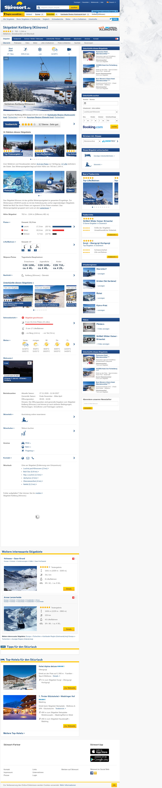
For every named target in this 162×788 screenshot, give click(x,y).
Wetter (68, 19)
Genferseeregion (22, 561)
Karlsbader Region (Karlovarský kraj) (55, 636)
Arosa (38, 600)
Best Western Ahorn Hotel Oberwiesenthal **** (105, 79)
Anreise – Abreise (89, 99)
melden (39, 493)
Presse (6, 775)
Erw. (84, 117)
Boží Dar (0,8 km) (30, 472)
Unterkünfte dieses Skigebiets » (18, 283)
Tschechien (12, 117)
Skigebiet (6, 39)
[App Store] (99, 754)
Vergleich (46, 19)
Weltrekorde (94, 2)
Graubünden (30, 600)
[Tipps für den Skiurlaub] (114, 19)
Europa (6, 561)
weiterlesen (44, 208)
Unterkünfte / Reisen (53, 39)
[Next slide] (74, 146)
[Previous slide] (5, 146)
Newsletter (85, 2)
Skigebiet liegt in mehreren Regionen (104, 11)
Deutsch (111, 2)
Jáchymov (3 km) (30, 478)
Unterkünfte (93, 19)
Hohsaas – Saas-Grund (14, 559)
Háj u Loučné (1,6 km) (32, 475)
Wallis (31, 561)
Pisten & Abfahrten (64, 43)
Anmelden (87, 408)
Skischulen (77, 39)
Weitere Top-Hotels (13, 733)
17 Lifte (64, 164)
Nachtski (77, 43)
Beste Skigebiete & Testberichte (28, 19)
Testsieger (77, 2)
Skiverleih (67, 39)
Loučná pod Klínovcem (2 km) (35, 468)
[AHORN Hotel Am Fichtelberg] (89, 69)
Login (35, 775)
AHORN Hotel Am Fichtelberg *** (106, 66)
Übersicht (6, 43)
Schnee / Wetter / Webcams (33, 39)
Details (69, 589)
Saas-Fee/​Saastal (40, 561)
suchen (114, 127)
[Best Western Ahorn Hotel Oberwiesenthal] (89, 82)
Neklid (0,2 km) (29, 484)
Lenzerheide (40, 601)
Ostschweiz (21, 600)
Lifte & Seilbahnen (79, 19)
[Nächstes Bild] (116, 193)
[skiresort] (17, 6)
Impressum (8, 772)
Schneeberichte (57, 19)
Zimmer (100, 117)
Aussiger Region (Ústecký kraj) (22, 639)
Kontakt (95, 39)
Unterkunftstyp (111, 117)
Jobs (101, 2)
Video (27, 43)
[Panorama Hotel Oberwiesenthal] (89, 56)
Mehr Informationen (68, 785)
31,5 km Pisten (43, 164)
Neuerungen (88, 43)
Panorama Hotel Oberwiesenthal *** (102, 53)
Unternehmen (38, 772)
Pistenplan (17, 43)
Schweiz (12, 561)
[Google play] (99, 761)
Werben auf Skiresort (69, 769)
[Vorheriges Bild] (85, 193)
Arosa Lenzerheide (12, 597)
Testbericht (17, 39)
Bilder (35, 43)
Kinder (93, 117)
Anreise (87, 39)
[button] (93, 127)
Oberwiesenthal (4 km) (32, 481)
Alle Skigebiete (8, 19)
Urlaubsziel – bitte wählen (91, 108)
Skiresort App (96, 745)
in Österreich (102, 223)
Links (35, 769)
